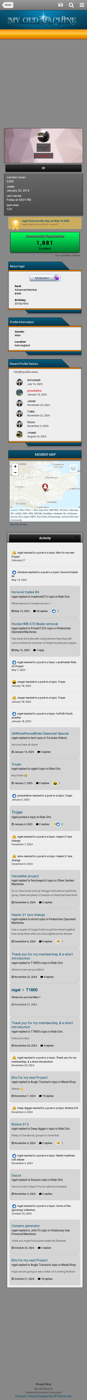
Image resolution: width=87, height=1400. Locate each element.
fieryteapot (38, 880)
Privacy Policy (43, 1384)
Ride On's (64, 596)
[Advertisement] (43, 84)
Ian (32, 737)
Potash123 (38, 628)
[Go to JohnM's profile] (19, 403)
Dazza (16, 1175)
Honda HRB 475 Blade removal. (35, 624)
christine (22, 572)
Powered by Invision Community (43, 1392)
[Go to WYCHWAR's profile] (19, 382)
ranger (21, 681)
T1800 (35, 962)
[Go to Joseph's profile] (19, 434)
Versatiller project (25, 876)
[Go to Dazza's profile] (19, 424)
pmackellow (24, 795)
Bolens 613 (71, 1108)
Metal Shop (68, 1082)
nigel (20, 552)
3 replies (47, 941)
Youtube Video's (57, 737)
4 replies (48, 976)
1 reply (40, 650)
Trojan (61, 681)
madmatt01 (38, 596)
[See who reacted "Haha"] (55, 782)
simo (20, 856)
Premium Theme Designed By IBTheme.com (43, 1396)
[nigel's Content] (43, 168)
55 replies (42, 611)
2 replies (44, 783)
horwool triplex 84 (25, 592)
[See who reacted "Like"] (53, 610)
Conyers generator (26, 1226)
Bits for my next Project (30, 1077)
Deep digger (24, 1108)
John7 (35, 1230)
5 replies (45, 751)
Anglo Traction (40, 1082)
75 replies (48, 1095)
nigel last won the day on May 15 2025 (45, 220)
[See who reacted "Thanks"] (55, 823)
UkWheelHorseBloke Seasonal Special (40, 733)
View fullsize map (18, 524)
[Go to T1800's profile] (19, 413)
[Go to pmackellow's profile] (19, 392)
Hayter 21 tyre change (28, 915)
